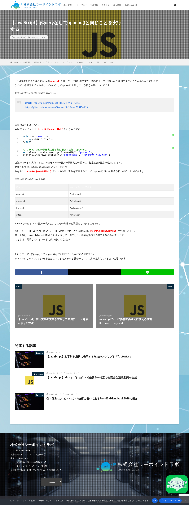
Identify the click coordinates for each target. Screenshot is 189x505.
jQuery (42, 37)
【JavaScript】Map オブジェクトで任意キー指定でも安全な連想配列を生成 (92, 377)
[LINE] (147, 272)
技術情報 (94, 5)
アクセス (105, 5)
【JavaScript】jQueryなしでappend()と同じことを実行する (89, 62)
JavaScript (34, 37)
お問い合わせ (131, 5)
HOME (15, 62)
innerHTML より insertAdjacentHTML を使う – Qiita (52, 102)
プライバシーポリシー (170, 500)
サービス (81, 5)
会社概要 (67, 5)
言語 (47, 62)
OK (154, 500)
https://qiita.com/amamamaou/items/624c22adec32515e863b (57, 107)
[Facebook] (41, 272)
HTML (41, 395)
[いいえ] (185, 500)
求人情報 (117, 5)
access (51, 482)
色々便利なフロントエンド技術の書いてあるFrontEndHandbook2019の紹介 (92, 398)
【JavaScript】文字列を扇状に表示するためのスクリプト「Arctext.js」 (89, 356)
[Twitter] (94, 272)
